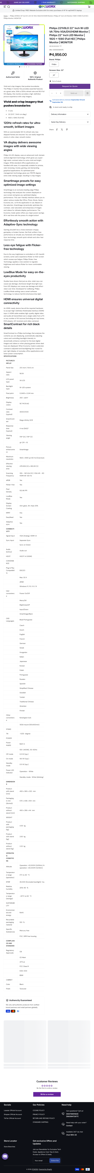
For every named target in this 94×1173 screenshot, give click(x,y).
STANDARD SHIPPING (40, 1122)
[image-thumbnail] (9, 32)
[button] (8, 6)
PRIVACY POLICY (39, 1114)
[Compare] (87, 93)
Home (6, 16)
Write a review (47, 1094)
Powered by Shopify (45, 1169)
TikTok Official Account (12, 1118)
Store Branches (9, 1147)
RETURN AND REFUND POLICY (44, 1118)
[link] (57, 129)
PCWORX (35, 1169)
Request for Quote (69, 86)
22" (54, 75)
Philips (54, 64)
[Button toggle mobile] (5, 6)
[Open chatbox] (5, 1156)
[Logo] (47, 6)
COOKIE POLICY (38, 1110)
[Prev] (9, 26)
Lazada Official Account (13, 1110)
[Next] (9, 47)
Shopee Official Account (13, 1114)
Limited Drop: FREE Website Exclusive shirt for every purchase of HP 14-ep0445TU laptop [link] (48, 10)
